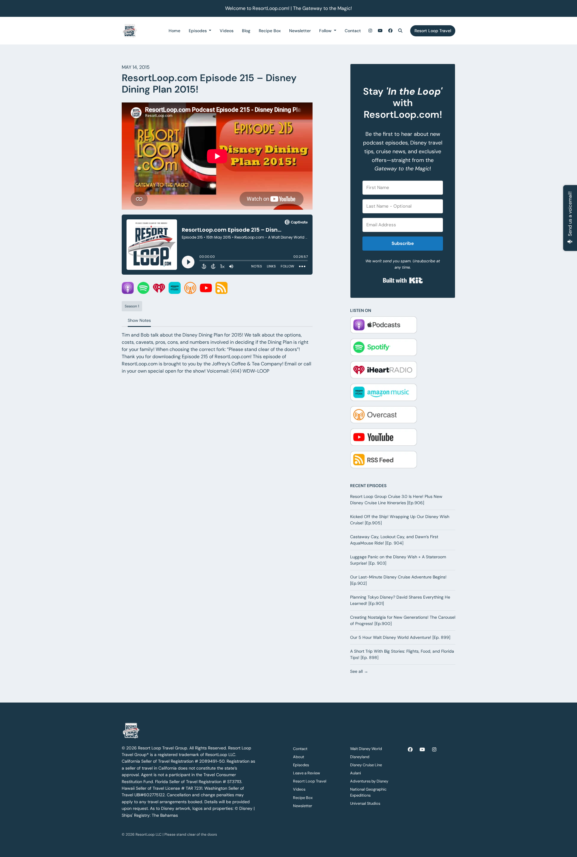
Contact (353, 30)
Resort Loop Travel (432, 30)
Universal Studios (365, 803)
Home (174, 30)
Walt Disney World (366, 748)
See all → (359, 671)
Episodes (198, 30)
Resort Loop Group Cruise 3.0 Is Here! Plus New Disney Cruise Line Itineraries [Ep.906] (396, 499)
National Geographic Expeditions (368, 792)
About (298, 756)
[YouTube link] (380, 30)
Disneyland (359, 756)
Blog (246, 30)
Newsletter (300, 30)
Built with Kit (403, 280)
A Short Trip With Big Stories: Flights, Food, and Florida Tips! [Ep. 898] (402, 654)
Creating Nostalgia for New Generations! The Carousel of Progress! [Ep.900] (402, 620)
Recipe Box (270, 30)
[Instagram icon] (434, 750)
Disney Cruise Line (366, 764)
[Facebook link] (390, 30)
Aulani (355, 773)
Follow (326, 30)
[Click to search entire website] (400, 30)
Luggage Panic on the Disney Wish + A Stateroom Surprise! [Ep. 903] (398, 560)
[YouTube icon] (422, 750)
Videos (227, 30)
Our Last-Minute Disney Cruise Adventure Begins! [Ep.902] (398, 580)
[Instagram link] (370, 30)
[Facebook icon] (410, 750)
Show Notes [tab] (139, 320)
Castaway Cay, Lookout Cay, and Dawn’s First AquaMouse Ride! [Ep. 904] (394, 540)
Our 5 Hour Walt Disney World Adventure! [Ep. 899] (400, 637)
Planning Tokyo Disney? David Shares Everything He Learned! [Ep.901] (400, 600)
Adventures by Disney (369, 781)
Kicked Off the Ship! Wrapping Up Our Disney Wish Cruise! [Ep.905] (399, 520)
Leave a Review (306, 773)
